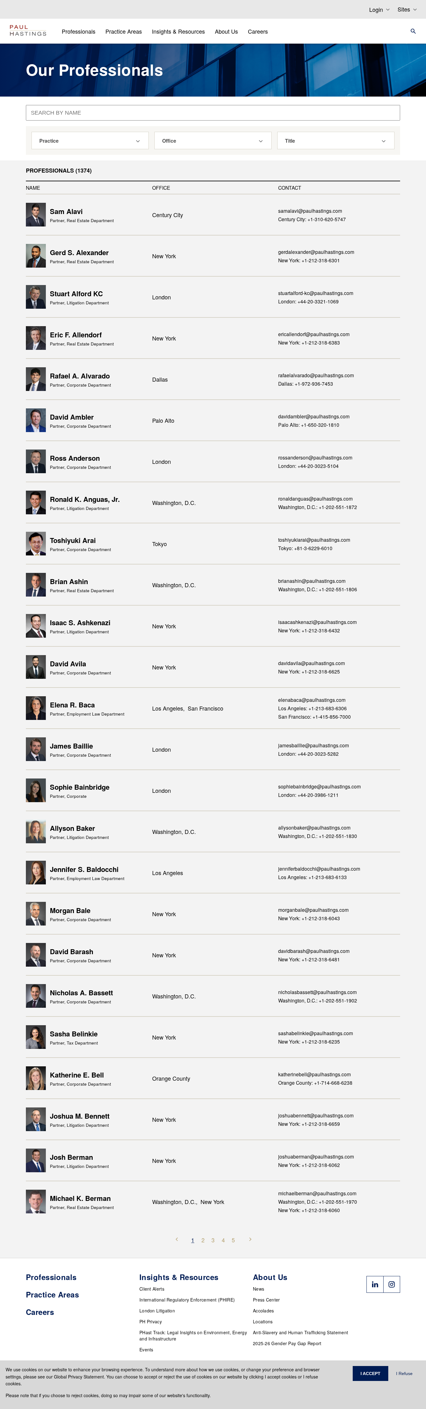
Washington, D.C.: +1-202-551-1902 (317, 1000)
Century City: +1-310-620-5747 (312, 219)
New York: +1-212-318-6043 (309, 918)
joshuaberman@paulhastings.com (316, 1156)
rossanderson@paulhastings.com (315, 457)
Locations (263, 1321)
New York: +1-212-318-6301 (309, 260)
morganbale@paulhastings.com (313, 909)
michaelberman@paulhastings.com (317, 1193)
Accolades (263, 1310)
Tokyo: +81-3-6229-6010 (305, 548)
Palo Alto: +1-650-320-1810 (308, 424)
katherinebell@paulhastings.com (314, 1074)
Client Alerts (151, 1289)
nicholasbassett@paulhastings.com (317, 991)
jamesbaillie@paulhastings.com (313, 745)
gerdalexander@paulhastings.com (316, 251)
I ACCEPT (370, 1373)
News (258, 1289)
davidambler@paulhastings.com (314, 416)
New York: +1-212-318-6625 (309, 671)
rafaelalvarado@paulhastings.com (316, 375)
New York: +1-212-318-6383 (309, 342)
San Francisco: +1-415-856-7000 (314, 716)
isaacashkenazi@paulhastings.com (317, 621)
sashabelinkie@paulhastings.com (315, 1033)
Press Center (266, 1300)
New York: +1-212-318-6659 (309, 1123)
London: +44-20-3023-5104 (308, 465)
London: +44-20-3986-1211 (308, 794)
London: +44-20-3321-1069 (308, 301)
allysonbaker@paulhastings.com (314, 827)
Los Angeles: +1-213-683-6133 (312, 876)
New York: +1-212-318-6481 (309, 959)
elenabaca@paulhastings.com (312, 699)
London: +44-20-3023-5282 (308, 753)
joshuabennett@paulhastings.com (316, 1115)
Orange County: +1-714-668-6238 (315, 1082)
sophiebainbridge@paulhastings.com (319, 786)
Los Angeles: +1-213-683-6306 (312, 708)
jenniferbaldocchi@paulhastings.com (319, 868)
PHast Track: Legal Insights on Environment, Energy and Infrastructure (193, 1335)
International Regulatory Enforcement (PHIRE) (187, 1300)
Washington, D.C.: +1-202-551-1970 (317, 1201)
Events (146, 1349)
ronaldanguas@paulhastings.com (315, 498)
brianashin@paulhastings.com (312, 580)
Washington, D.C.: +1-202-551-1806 (317, 589)
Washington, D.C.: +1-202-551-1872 (317, 506)
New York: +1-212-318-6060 (309, 1210)
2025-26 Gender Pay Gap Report (287, 1343)
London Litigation (157, 1310)
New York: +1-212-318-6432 (309, 630)
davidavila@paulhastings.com (311, 662)
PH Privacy (150, 1321)
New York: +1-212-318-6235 (309, 1041)
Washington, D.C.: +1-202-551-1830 (317, 835)
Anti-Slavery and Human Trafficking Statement (300, 1332)
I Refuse (404, 1373)
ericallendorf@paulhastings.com (314, 334)
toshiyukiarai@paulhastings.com (314, 539)
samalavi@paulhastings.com (310, 210)
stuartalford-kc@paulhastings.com (315, 292)
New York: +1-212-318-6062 (309, 1164)
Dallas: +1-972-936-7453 (305, 383)
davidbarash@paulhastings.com (314, 950)
